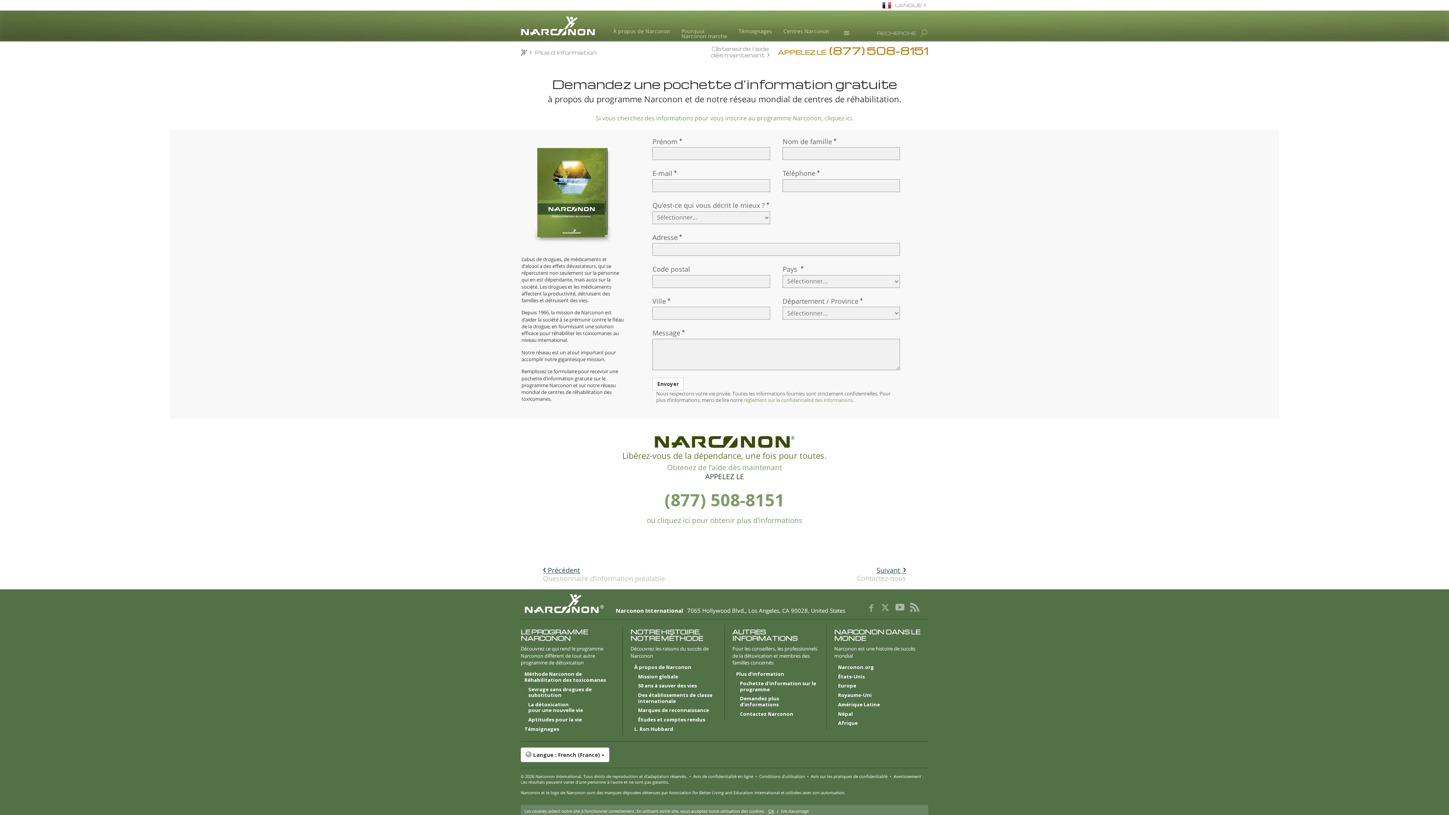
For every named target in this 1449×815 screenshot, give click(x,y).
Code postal (671, 269)
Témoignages (755, 31)
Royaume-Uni (855, 695)
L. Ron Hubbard (653, 729)
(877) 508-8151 (724, 499)
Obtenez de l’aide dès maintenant (740, 51)
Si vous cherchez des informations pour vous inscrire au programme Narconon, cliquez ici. (724, 118)
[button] (724, 755)
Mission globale (658, 677)
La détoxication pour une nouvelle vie (555, 708)
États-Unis (851, 677)
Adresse (665, 237)
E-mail (662, 173)
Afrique (848, 723)
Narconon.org (856, 667)
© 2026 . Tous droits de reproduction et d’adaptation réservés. (604, 776)
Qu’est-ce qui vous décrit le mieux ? (708, 205)
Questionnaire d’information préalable (604, 574)
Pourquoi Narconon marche (704, 34)
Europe (847, 686)
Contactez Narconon (766, 714)
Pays (791, 269)
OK (771, 811)
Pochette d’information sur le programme (778, 687)
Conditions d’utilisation (782, 776)
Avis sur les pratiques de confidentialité (849, 776)
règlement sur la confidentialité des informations (798, 400)
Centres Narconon (806, 31)
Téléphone (799, 173)
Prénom (665, 141)
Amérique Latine (859, 705)
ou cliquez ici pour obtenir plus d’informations (724, 520)
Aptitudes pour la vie (555, 720)
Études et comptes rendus (671, 720)
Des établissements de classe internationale (675, 698)
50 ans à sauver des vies (667, 686)
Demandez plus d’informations (759, 702)
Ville (659, 301)
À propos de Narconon (641, 31)
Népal (845, 714)
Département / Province (820, 301)
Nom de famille (807, 141)
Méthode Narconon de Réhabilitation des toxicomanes (565, 677)
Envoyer (668, 384)
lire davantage (795, 811)
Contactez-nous (881, 574)
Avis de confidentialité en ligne (723, 776)
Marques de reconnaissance (673, 710)
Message (666, 332)
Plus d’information (760, 674)
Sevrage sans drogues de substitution (560, 693)
